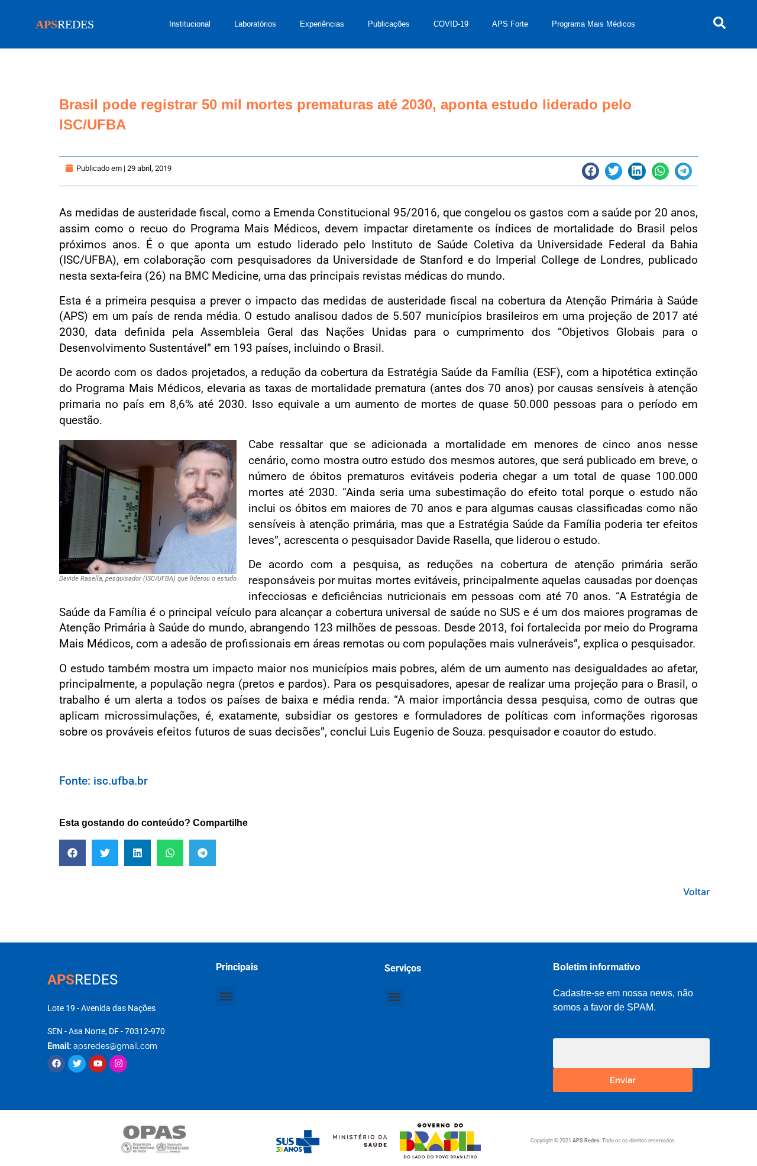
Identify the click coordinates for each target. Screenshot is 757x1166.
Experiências (322, 24)
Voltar (696, 892)
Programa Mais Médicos (593, 24)
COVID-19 (451, 24)
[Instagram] (118, 1064)
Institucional (190, 24)
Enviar (623, 1079)
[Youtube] (97, 1064)
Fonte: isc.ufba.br (103, 781)
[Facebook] (56, 1064)
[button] (590, 171)
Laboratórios (255, 24)
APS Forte (510, 24)
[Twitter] (77, 1064)
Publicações (389, 24)
